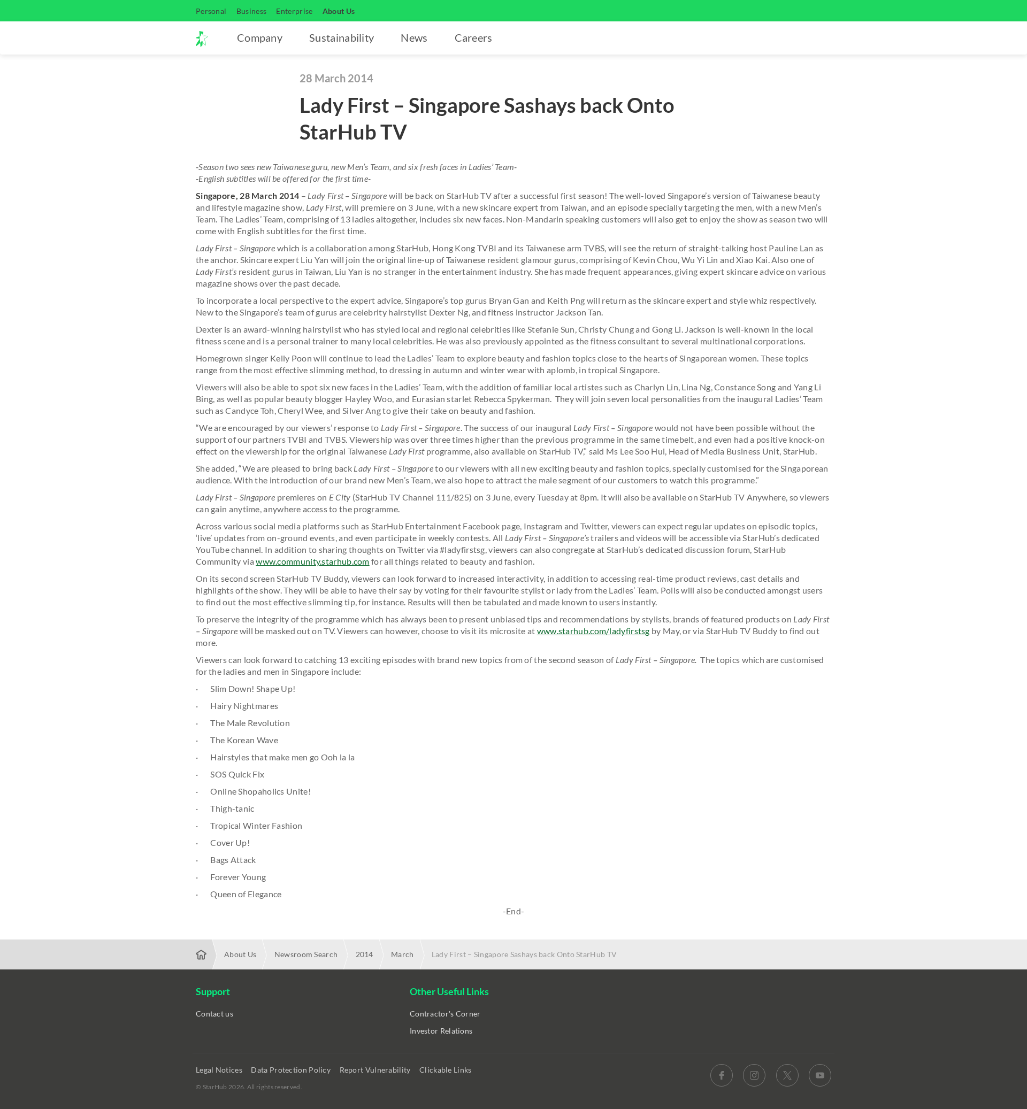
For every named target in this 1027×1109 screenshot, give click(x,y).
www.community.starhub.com (313, 561)
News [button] (414, 37)
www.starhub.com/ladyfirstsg (593, 631)
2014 (364, 954)
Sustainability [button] (341, 37)
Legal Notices (220, 1069)
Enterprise (294, 11)
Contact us (214, 1013)
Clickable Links (446, 1069)
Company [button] (259, 37)
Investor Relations (441, 1030)
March (402, 954)
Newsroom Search (306, 954)
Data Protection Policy (291, 1069)
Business (251, 11)
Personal (211, 11)
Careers (474, 37)
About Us (339, 11)
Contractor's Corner (445, 1013)
